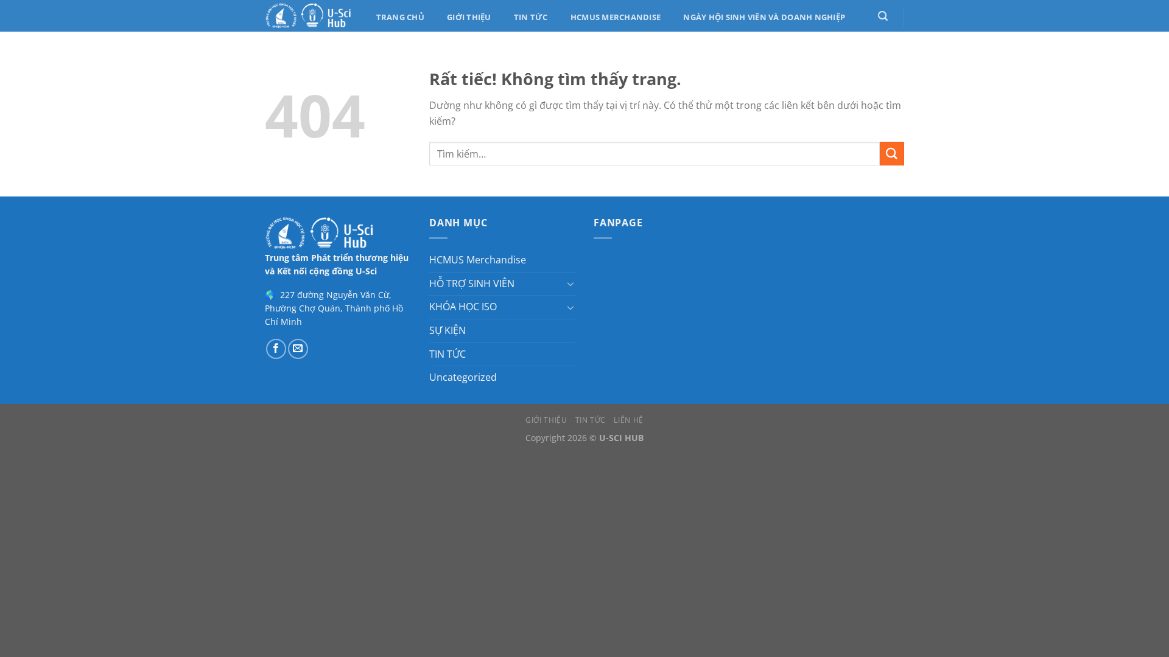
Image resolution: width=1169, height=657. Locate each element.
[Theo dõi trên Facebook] (276, 349)
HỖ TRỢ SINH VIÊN (471, 283)
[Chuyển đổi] (570, 283)
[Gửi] (892, 153)
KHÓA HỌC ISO (463, 306)
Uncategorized (463, 377)
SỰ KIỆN (447, 330)
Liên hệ (628, 420)
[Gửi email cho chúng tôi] (298, 349)
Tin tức (531, 17)
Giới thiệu (469, 17)
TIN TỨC (447, 354)
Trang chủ (400, 17)
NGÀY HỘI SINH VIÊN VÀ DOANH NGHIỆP (764, 17)
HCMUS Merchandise (615, 17)
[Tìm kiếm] (882, 16)
